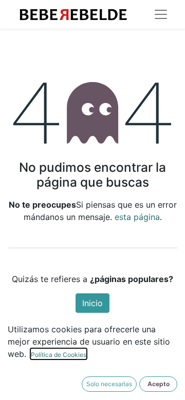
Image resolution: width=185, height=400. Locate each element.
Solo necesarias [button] (109, 384)
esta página (137, 217)
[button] (158, 384)
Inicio (92, 303)
